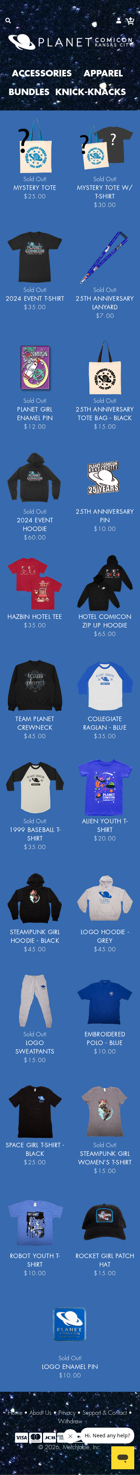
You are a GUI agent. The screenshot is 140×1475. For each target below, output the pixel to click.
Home (15, 1413)
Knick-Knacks (90, 92)
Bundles (29, 92)
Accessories (42, 74)
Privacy (67, 1413)
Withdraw (70, 1422)
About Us (40, 1413)
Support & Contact (105, 1413)
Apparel (103, 74)
